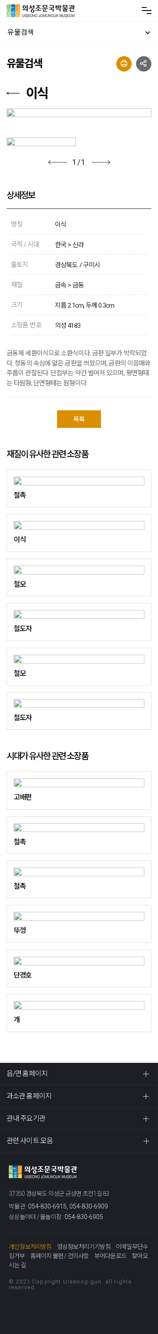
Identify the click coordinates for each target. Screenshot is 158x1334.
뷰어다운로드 (110, 1255)
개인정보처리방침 (30, 1246)
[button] (57, 162)
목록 (79, 419)
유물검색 (20, 32)
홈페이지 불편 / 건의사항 (59, 1255)
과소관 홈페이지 (29, 1096)
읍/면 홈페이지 (27, 1073)
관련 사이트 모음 (30, 1141)
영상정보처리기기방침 (84, 1246)
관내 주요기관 (26, 1118)
